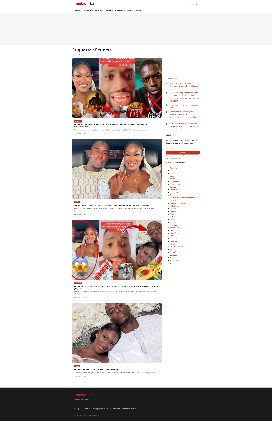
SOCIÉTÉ (109, 10)
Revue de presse (176, 247)
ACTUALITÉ (88, 10)
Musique (173, 225)
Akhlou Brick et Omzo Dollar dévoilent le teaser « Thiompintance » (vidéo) (184, 86)
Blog (172, 173)
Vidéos (172, 263)
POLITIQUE (99, 10)
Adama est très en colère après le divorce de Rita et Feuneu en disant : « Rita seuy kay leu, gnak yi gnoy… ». (117, 287)
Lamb (172, 219)
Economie (174, 192)
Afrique (173, 170)
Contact (87, 409)
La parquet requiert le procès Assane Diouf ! (184, 106)
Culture (173, 187)
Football (173, 208)
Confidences (175, 181)
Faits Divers (174, 206)
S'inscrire (182, 153)
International (175, 214)
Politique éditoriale (100, 409)
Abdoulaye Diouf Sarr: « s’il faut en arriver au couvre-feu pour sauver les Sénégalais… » (184, 126)
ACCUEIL (78, 10)
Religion (173, 244)
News (172, 230)
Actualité (78, 121)
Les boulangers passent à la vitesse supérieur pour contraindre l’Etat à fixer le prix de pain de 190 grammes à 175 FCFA (184, 97)
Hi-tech (173, 211)
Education (174, 195)
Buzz (172, 176)
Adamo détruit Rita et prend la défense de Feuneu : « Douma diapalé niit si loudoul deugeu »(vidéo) (110, 125)
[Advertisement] (136, 29)
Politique (173, 238)
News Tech (174, 233)
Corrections (115, 409)
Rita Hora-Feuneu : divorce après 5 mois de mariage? (97, 369)
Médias (173, 222)
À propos (77, 409)
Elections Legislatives (178, 203)
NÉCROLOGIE (120, 10)
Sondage (173, 255)
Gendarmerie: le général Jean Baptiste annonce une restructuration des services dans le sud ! (184, 116)
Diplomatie (174, 189)
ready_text (174, 241)
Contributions (175, 184)
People (77, 202)
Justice (172, 217)
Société (173, 252)
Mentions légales (129, 409)
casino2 (173, 179)
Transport (174, 260)
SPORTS (130, 10)
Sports (172, 257)
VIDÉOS (138, 10)
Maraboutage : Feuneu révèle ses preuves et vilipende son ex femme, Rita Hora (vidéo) (112, 205)
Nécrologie (174, 228)
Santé (172, 249)
